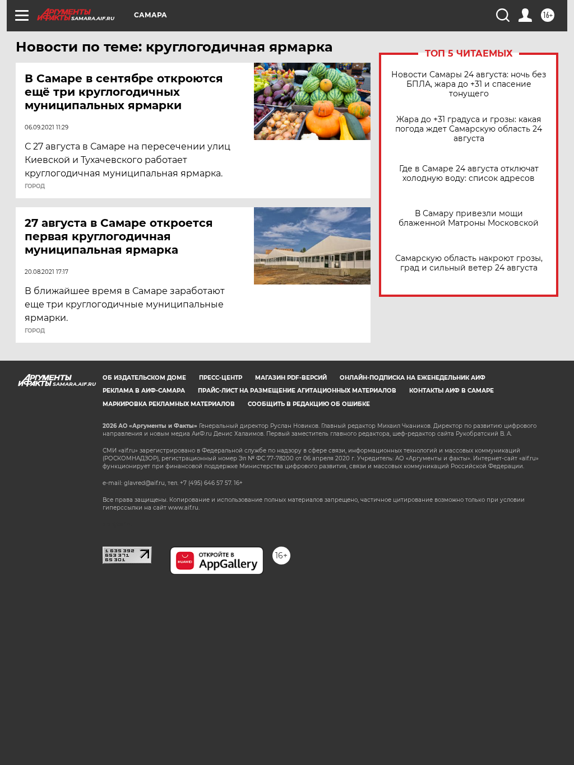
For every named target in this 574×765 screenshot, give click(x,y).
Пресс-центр (220, 377)
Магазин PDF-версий (291, 377)
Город (35, 186)
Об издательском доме (144, 377)
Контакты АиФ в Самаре (451, 390)
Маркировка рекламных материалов (169, 404)
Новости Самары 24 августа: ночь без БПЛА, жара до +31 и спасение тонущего (468, 84)
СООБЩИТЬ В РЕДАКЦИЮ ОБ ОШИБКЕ (309, 404)
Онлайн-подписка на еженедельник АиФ (412, 377)
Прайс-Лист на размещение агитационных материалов (297, 390)
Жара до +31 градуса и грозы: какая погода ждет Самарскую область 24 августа (468, 129)
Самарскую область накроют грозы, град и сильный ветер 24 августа (469, 263)
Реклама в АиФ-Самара (144, 390)
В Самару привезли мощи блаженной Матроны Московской (469, 218)
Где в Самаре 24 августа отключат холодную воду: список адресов (469, 173)
